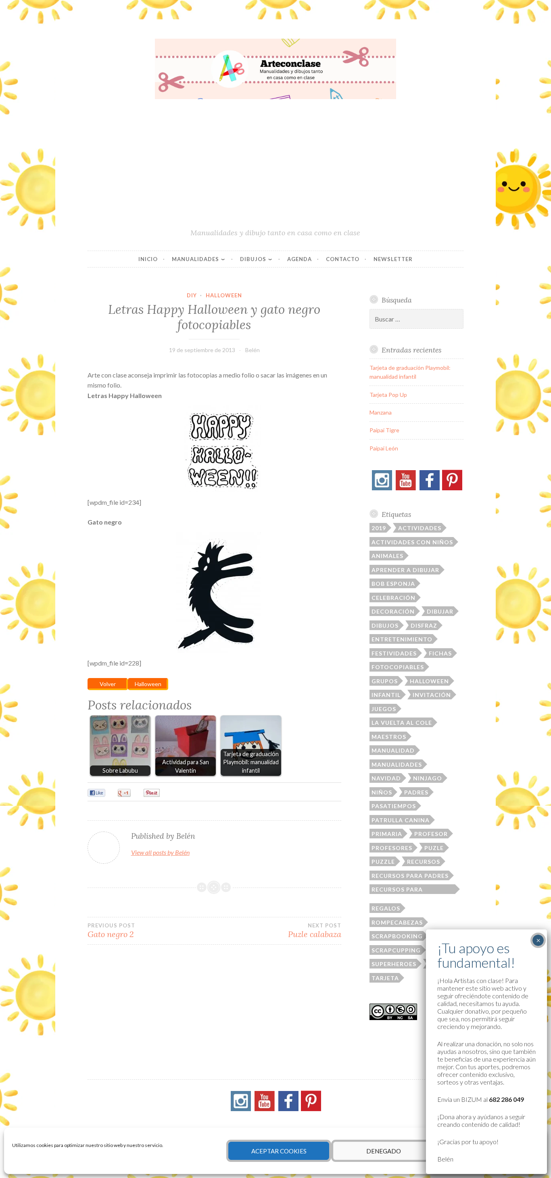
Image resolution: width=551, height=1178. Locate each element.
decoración (393, 611)
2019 (379, 528)
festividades (394, 653)
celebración (393, 597)
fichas (440, 653)
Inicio (148, 259)
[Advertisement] (276, 167)
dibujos (385, 625)
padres (416, 792)
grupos (385, 681)
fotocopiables (398, 667)
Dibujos (253, 259)
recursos (423, 861)
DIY (192, 295)
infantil (386, 694)
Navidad (386, 778)
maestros (389, 736)
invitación (432, 694)
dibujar (440, 611)
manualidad (393, 750)
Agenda (299, 259)
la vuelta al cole (402, 722)
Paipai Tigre (384, 430)
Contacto (342, 259)
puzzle (383, 861)
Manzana (380, 412)
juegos (384, 708)
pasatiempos (394, 806)
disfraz (424, 625)
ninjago (427, 778)
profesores (392, 847)
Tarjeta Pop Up (388, 394)
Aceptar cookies (279, 1151)
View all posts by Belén (160, 852)
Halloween (224, 295)
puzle (434, 847)
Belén (252, 349)
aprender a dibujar (405, 569)
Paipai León (383, 448)
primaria (387, 833)
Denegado (383, 1151)
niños (382, 792)
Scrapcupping (396, 950)
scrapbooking (397, 936)
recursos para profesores (397, 890)
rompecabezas (397, 922)
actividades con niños (412, 542)
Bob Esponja (393, 583)
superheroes (394, 963)
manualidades (397, 764)
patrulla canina (401, 820)
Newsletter (393, 259)
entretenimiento (402, 639)
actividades (419, 528)
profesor (431, 833)
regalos (386, 908)
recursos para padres (410, 875)
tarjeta (385, 978)
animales (387, 555)
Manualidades (195, 259)
